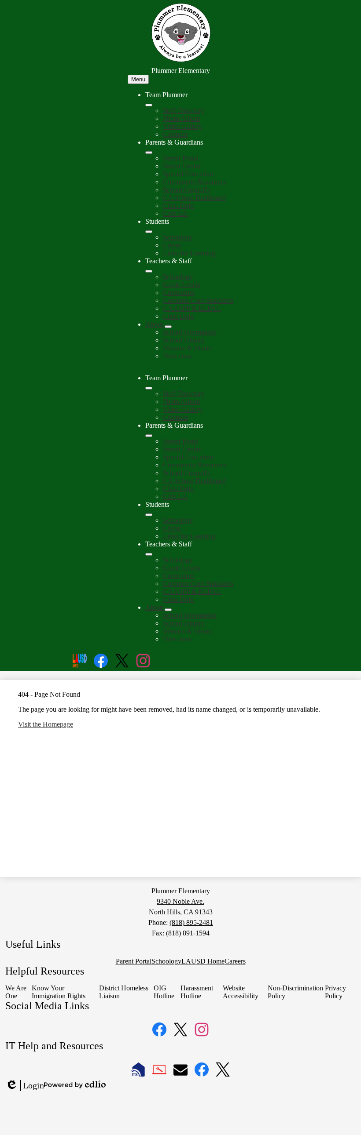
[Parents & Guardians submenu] (148, 152)
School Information (190, 332)
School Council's (186, 189)
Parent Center (182, 166)
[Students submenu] (148, 231)
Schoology (178, 237)
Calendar (175, 134)
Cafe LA (175, 213)
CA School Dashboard (194, 197)
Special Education (188, 174)
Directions (177, 356)
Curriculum (179, 292)
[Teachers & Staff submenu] (148, 271)
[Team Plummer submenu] (148, 105)
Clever (172, 245)
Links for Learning (189, 253)
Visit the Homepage (45, 724)
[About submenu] (168, 326)
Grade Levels (181, 284)
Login (24, 1085)
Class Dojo (178, 205)
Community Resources (194, 182)
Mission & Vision (187, 348)
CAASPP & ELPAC (192, 308)
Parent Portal (181, 158)
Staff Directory (183, 110)
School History (184, 340)
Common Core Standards (198, 300)
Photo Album (181, 118)
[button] (148, 388)
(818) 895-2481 (191, 922)
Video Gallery (182, 126)
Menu (138, 79)
